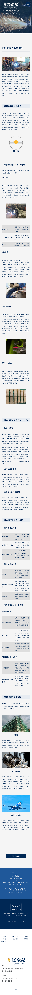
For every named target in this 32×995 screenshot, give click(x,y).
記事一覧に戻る (16, 856)
